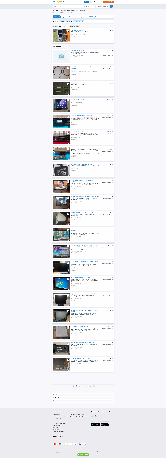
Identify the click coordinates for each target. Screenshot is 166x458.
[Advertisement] (83, 377)
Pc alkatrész (74, 83)
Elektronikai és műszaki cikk (65, 21)
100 (90, 386)
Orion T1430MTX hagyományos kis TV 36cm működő (85, 196)
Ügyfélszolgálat (57, 425)
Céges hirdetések (81, 16)
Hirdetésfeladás (109, 1)
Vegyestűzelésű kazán (77, 30)
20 (74, 46)
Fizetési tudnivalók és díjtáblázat (61, 416)
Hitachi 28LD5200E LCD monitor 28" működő (83, 277)
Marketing (55, 427)
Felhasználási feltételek (59, 421)
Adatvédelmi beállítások (59, 423)
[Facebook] (92, 415)
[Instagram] (95, 415)
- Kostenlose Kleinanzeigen (79, 416)
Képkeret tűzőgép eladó (77, 50)
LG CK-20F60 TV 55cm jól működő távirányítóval (84, 358)
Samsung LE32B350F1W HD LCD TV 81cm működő (84, 245)
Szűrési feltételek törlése (78, 21)
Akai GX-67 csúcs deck (77, 131)
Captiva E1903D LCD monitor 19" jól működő (83, 294)
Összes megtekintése (74, 26)
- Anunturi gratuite (77, 414)
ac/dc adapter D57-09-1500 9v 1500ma (81, 164)
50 (77, 46)
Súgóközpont (56, 414)
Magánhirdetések (72, 16)
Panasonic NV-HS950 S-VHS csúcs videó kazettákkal (85, 148)
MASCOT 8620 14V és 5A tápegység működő (83, 342)
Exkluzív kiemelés (57, 439)
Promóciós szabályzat (58, 431)
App (87, 2)
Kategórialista (56, 429)
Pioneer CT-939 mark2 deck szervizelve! (81, 115)
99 (86, 386)
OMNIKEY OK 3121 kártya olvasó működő (82, 212)
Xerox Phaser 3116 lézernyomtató (80, 326)
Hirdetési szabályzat (58, 419)
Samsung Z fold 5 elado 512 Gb (79, 99)
